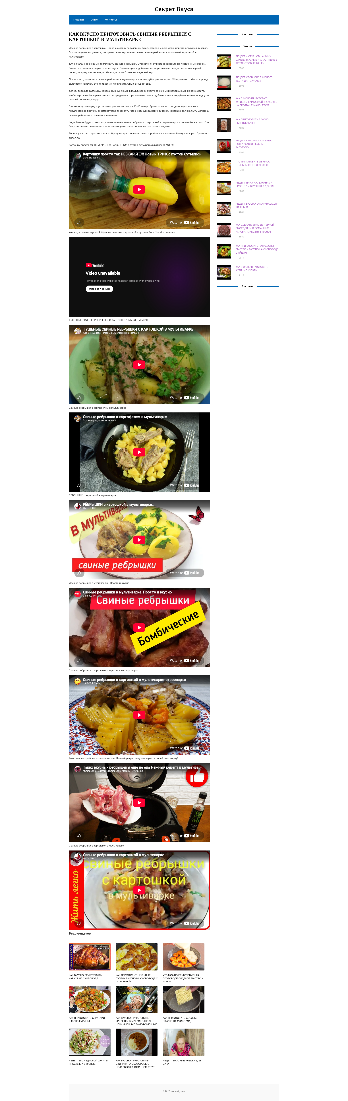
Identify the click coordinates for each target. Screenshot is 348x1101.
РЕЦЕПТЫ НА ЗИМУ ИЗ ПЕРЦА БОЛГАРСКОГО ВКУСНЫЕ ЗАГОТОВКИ (254, 144)
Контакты (111, 19)
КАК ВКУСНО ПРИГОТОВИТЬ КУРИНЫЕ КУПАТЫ (252, 268)
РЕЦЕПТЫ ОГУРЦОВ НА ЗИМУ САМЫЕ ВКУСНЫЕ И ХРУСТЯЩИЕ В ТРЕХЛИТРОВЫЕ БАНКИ (256, 59)
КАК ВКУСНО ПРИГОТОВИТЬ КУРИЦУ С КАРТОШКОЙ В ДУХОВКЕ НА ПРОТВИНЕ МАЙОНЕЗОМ (256, 102)
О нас (94, 19)
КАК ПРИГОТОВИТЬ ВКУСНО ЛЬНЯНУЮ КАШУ (252, 121)
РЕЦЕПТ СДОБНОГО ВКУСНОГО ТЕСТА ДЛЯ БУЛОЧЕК (254, 79)
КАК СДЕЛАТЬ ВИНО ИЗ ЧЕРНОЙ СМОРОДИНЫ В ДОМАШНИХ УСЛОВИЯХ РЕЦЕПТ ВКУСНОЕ (255, 228)
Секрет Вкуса (174, 9)
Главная (78, 19)
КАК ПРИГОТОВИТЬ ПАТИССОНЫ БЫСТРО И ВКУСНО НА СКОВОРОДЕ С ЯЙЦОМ (257, 249)
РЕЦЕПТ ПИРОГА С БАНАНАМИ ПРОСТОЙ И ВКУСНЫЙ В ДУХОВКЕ (256, 184)
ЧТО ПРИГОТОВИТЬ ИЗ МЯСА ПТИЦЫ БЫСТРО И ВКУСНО (253, 163)
